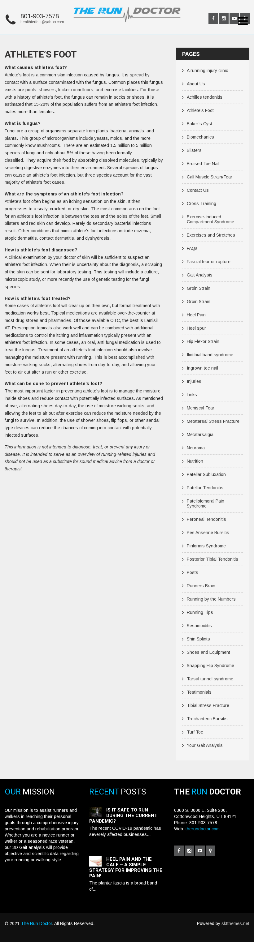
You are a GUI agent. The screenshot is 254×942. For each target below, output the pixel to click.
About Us (196, 83)
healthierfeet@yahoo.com (42, 22)
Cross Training (201, 203)
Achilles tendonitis (204, 97)
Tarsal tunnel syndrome (210, 678)
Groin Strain (198, 288)
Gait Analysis (199, 274)
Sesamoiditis (199, 625)
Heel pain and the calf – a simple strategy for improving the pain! (125, 867)
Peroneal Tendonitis (206, 519)
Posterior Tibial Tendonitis (212, 559)
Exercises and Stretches (211, 235)
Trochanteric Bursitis (207, 718)
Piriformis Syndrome (206, 545)
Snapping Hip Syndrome (210, 665)
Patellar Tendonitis (205, 487)
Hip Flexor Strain (203, 341)
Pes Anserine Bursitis (208, 532)
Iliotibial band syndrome (210, 354)
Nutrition (195, 461)
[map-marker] (210, 851)
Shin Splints (198, 638)
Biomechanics (200, 137)
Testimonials (199, 692)
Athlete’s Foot (200, 110)
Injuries (194, 381)
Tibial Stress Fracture (208, 705)
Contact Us (198, 190)
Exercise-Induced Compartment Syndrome (210, 219)
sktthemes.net (235, 923)
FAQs (192, 248)
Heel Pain (196, 314)
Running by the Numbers (211, 599)
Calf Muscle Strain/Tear (209, 176)
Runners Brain (201, 585)
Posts (192, 572)
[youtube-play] (234, 18)
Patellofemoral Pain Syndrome (205, 503)
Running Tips (200, 612)
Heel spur (196, 328)
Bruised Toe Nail (203, 163)
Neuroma (196, 447)
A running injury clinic (207, 70)
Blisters (194, 150)
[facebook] (213, 18)
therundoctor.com (203, 828)
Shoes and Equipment (208, 652)
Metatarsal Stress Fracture (213, 421)
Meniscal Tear (200, 407)
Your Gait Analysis (205, 745)
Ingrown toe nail (202, 368)
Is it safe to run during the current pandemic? (123, 815)
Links (192, 394)
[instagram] (224, 18)
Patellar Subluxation (206, 474)
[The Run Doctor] (127, 27)
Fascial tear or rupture (208, 261)
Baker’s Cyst (199, 123)
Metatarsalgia (200, 434)
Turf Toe (195, 732)
